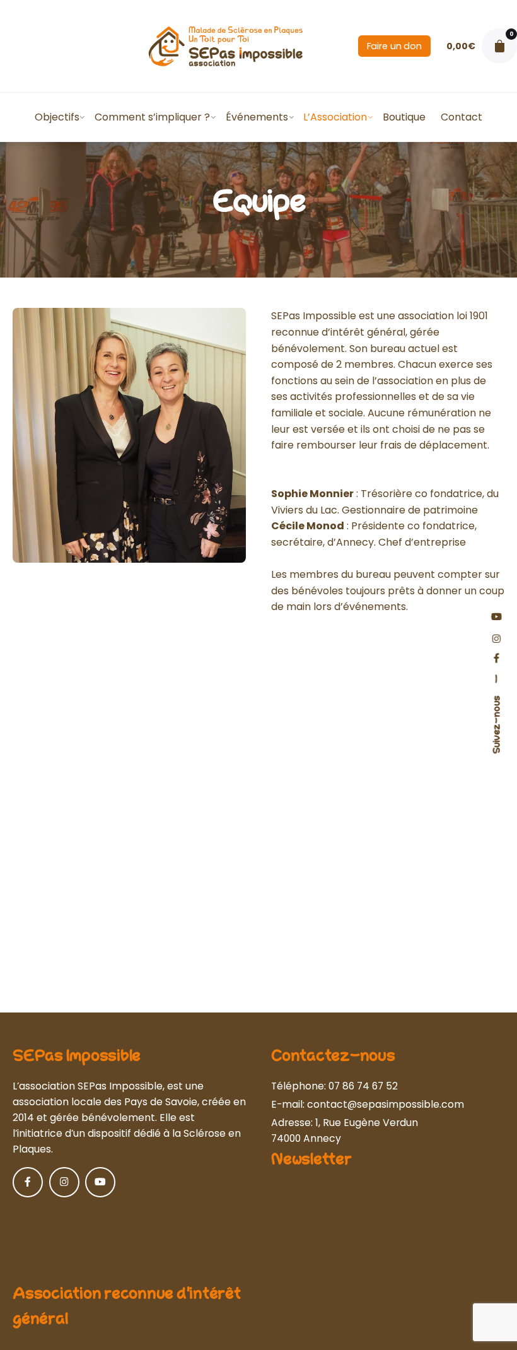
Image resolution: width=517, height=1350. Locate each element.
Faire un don (394, 46)
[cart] (499, 46)
